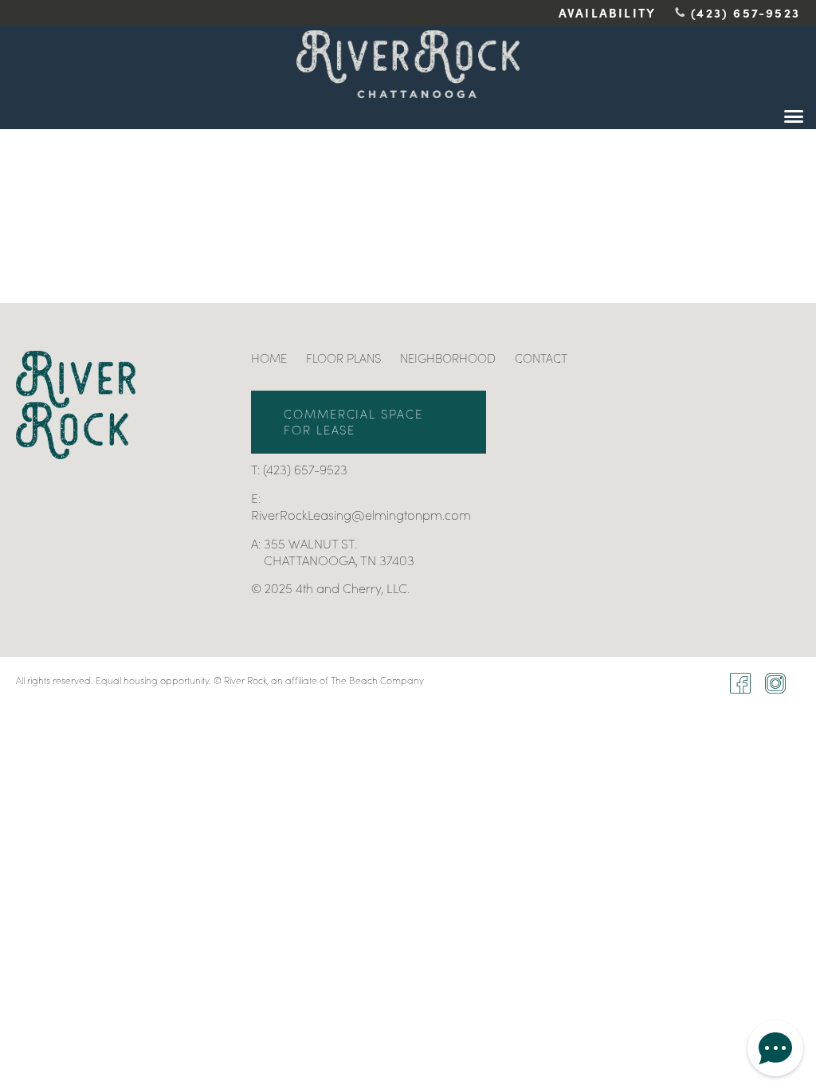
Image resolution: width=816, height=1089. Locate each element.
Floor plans (343, 358)
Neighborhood (448, 358)
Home (269, 358)
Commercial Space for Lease (353, 422)
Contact (541, 358)
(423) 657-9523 (745, 12)
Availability (607, 12)
